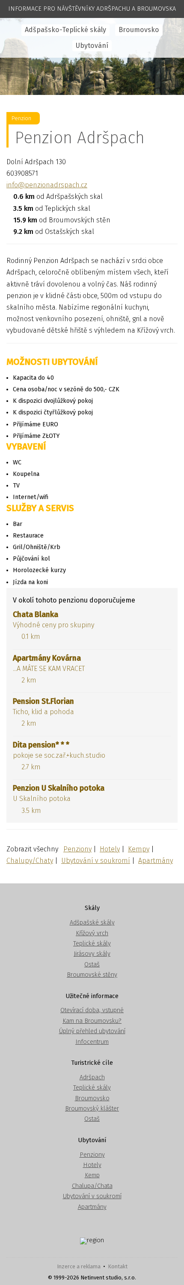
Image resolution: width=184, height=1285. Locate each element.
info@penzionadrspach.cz (46, 185)
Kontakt (118, 1266)
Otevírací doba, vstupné (92, 1010)
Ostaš (92, 964)
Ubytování (92, 45)
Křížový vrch (92, 933)
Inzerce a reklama (79, 1266)
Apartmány (155, 861)
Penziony (77, 849)
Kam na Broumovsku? (92, 1021)
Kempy (138, 849)
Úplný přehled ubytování (92, 1031)
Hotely (110, 849)
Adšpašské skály (92, 922)
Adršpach (92, 1077)
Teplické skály (92, 943)
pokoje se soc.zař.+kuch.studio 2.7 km (59, 756)
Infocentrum (92, 1042)
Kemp (92, 1175)
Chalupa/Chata (92, 1186)
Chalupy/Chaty (29, 861)
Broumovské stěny (92, 974)
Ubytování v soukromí (95, 861)
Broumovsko (139, 30)
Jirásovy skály (92, 953)
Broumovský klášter (92, 1108)
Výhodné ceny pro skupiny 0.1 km (53, 625)
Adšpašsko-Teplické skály (65, 30)
